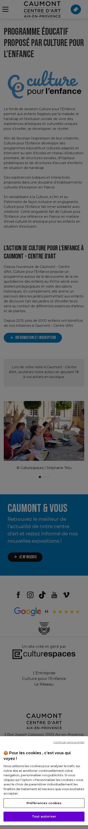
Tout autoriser (44, 816)
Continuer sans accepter (69, 742)
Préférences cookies (44, 803)
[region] (44, 780)
